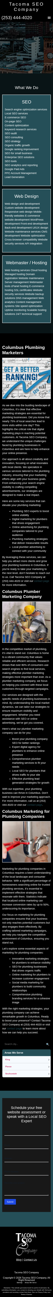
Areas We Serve (31, 1282)
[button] (49, 17)
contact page (41, 581)
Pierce (8, 1066)
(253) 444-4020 (16, 17)
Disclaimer (7, 1288)
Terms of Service (26, 1294)
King (7, 1059)
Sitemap (19, 1282)
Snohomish (11, 1073)
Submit (10, 1202)
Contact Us (30, 1259)
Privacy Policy (43, 1292)
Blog (18, 1259)
